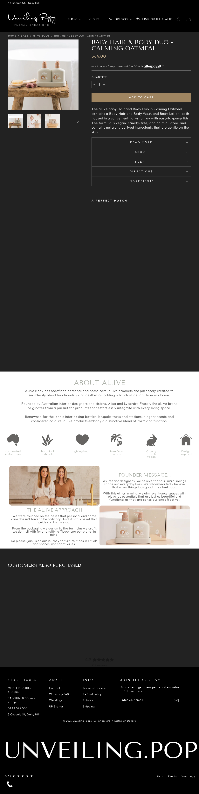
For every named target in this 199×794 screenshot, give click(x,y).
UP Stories (56, 706)
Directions (141, 171)
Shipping (89, 706)
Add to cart (141, 97)
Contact (54, 688)
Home (12, 35)
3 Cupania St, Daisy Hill (23, 3)
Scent (141, 161)
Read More (141, 142)
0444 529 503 (17, 708)
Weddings (119, 19)
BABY (24, 35)
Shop (72, 19)
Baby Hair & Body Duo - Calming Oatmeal (82, 35)
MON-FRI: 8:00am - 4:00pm (21, 690)
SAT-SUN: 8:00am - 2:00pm (21, 700)
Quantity (99, 77)
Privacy (88, 700)
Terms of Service (94, 688)
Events (93, 19)
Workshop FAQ (59, 694)
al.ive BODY (41, 35)
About (141, 152)
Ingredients (141, 181)
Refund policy (92, 694)
